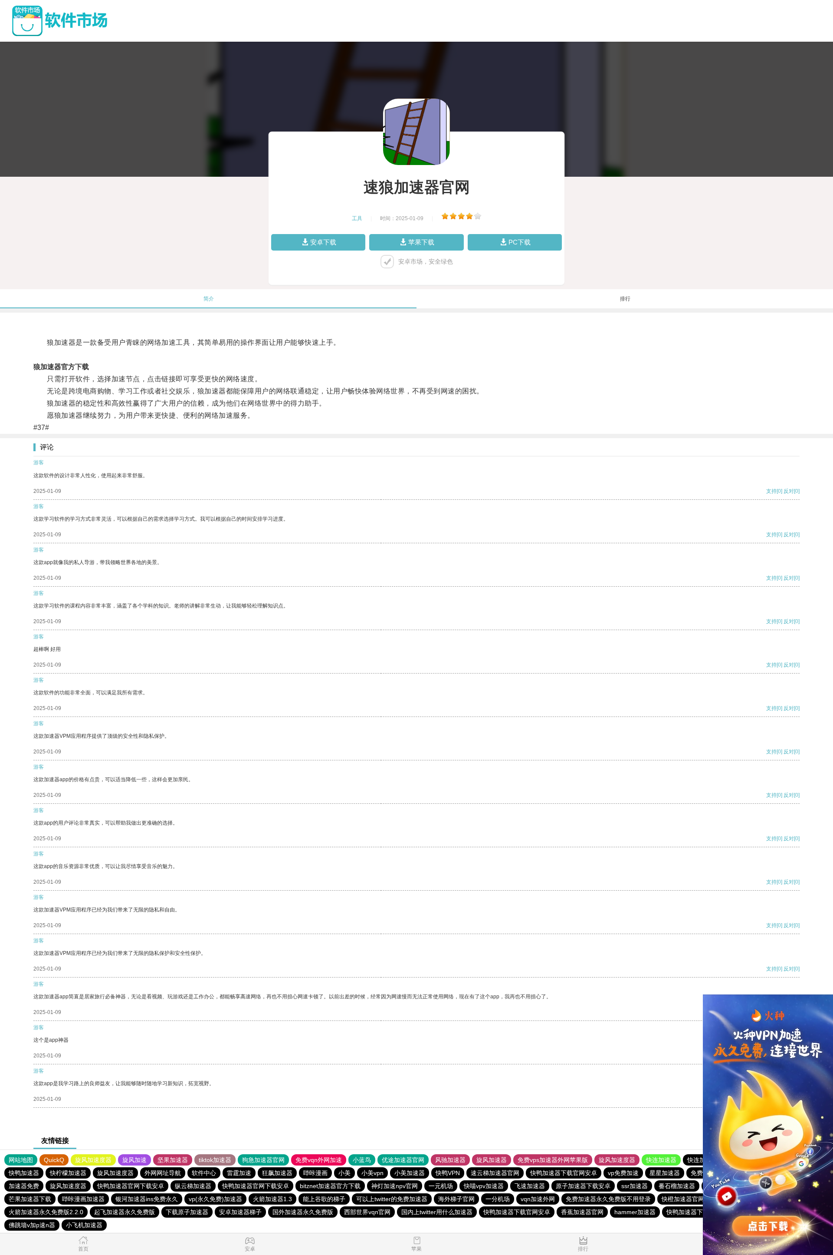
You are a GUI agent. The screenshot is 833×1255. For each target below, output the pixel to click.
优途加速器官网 (403, 1159)
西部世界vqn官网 (367, 1212)
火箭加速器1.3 (272, 1199)
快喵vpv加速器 (484, 1185)
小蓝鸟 (362, 1159)
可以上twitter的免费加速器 (391, 1199)
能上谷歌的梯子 (324, 1199)
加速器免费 (24, 1185)
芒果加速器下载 (30, 1199)
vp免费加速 (623, 1172)
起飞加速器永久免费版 (124, 1212)
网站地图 (21, 1159)
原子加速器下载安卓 (583, 1185)
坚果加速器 (172, 1159)
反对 (789, 491)
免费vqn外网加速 (318, 1159)
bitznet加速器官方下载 (330, 1185)
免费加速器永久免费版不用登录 (608, 1199)
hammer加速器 (635, 1212)
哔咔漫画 (315, 1172)
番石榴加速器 (677, 1185)
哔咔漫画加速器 (83, 1199)
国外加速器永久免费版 (302, 1212)
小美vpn (372, 1172)
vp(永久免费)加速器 (215, 1199)
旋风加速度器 (93, 1159)
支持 (771, 491)
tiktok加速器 (215, 1159)
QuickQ (54, 1159)
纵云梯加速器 (193, 1185)
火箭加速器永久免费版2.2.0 (46, 1212)
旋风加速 (134, 1159)
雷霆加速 (239, 1172)
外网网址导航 (162, 1172)
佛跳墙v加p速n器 (32, 1225)
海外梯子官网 (456, 1199)
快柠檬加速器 (68, 1172)
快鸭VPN (448, 1172)
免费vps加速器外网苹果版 (553, 1159)
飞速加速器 (530, 1185)
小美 (344, 1172)
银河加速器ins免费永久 (146, 1199)
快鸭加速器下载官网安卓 (563, 1172)
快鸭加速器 (24, 1172)
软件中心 (204, 1172)
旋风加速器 (491, 1159)
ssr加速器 (634, 1185)
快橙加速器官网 (683, 1199)
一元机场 (441, 1185)
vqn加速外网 (538, 1199)
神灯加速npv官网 (394, 1185)
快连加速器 (661, 1159)
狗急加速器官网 (263, 1159)
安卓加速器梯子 (240, 1212)
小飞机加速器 (84, 1225)
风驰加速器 (450, 1159)
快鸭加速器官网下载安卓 (130, 1185)
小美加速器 (409, 1172)
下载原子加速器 (187, 1212)
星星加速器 (664, 1172)
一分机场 (497, 1199)
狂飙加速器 (277, 1172)
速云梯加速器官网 (495, 1172)
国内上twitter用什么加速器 (436, 1212)
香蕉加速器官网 (582, 1212)
